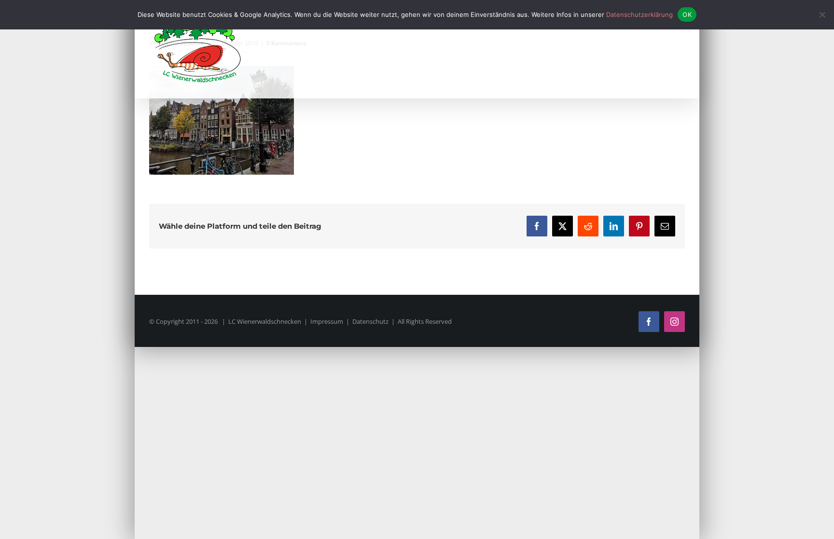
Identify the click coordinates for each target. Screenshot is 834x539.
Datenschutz (370, 321)
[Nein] (822, 14)
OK (687, 14)
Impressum (326, 321)
